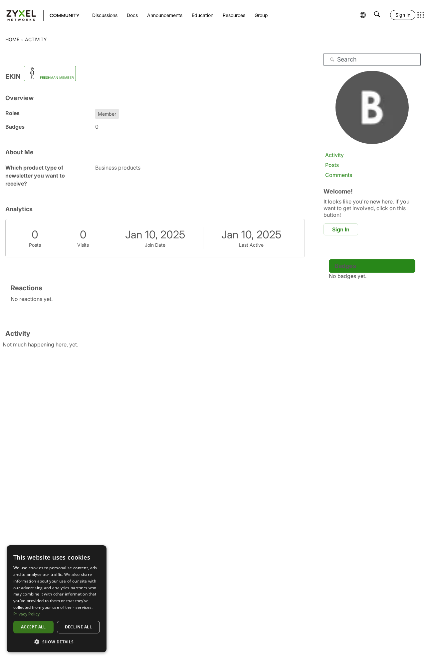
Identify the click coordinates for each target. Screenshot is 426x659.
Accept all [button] (33, 627)
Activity (334, 155)
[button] (56, 642)
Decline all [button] (78, 627)
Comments (338, 175)
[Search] (332, 60)
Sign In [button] (340, 229)
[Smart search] (377, 15)
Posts (35, 245)
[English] (40, 15)
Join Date (155, 245)
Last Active (251, 245)
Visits (83, 245)
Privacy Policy (26, 614)
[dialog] (56, 598)
